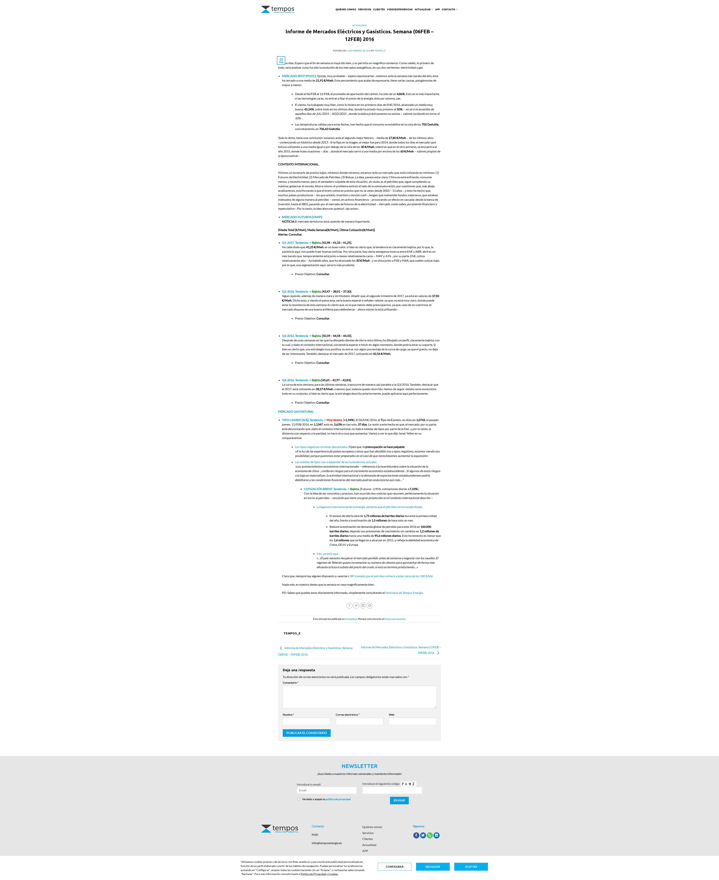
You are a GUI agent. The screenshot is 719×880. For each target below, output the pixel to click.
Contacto (448, 9)
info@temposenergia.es (327, 843)
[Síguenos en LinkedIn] (436, 835)
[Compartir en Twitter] (356, 605)
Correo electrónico (348, 714)
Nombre (288, 714)
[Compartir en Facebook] (349, 605)
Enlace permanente (395, 618)
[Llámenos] (430, 835)
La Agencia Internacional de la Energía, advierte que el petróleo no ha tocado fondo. (370, 507)
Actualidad (423, 9)
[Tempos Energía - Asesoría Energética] (278, 9)
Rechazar (433, 866)
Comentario (290, 682)
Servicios (364, 9)
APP (365, 851)
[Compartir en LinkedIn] (363, 605)
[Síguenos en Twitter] (423, 835)
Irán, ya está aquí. (328, 553)
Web (391, 714)
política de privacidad (338, 799)
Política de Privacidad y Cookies (319, 874)
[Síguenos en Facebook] (416, 835)
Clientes (379, 9)
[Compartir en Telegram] (370, 605)
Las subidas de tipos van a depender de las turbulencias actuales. (336, 462)
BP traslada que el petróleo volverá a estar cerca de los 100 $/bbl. (391, 576)
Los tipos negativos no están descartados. (321, 447)
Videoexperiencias (400, 9)
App (437, 9)
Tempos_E (380, 50)
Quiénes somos (346, 9)
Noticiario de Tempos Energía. (404, 592)
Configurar (394, 866)
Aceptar (471, 866)
